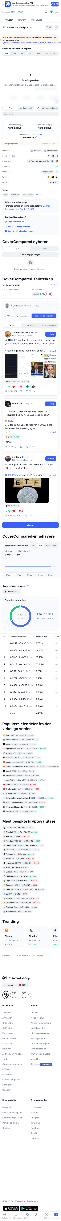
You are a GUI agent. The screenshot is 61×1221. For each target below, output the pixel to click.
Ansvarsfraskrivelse (40, 1054)
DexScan (6, 1048)
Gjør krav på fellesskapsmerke (21, 231)
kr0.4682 (20, 827)
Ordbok (6, 1128)
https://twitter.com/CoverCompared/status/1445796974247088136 (32, 42)
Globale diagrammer (12, 1064)
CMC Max (7, 1028)
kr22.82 (25, 889)
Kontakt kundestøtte (12, 1117)
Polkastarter (28, 194)
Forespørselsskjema (12, 1112)
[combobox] (30, 114)
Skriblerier (7, 1084)
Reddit (33, 1133)
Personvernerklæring (40, 1023)
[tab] (38, 108)
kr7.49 (16, 894)
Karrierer (34, 1064)
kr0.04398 (22, 898)
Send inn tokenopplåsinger (19, 226)
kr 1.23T (12, 12)
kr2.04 (19, 872)
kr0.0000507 (23, 902)
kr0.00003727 (21, 880)
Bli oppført (7, 1107)
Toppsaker (7, 1033)
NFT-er (5, 1069)
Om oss (34, 1012)
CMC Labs (7, 1023)
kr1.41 (18, 911)
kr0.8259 (17, 867)
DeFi (5, 194)
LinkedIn (34, 1138)
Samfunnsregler (38, 1048)
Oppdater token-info (16, 222)
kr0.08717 (24, 845)
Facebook (35, 1128)
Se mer (54, 285)
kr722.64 (22, 863)
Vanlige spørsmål (10, 1123)
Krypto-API (7, 1043)
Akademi (6, 1012)
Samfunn (34, 1112)
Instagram (35, 1123)
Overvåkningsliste (11, 1079)
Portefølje (7, 1074)
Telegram (35, 1117)
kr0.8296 (21, 885)
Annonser (7, 1017)
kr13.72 (18, 836)
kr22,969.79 (22, 849)
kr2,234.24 (21, 907)
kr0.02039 (23, 841)
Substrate (15, 194)
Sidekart (6, 1090)
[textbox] (33, 307)
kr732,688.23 (21, 832)
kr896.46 (20, 854)
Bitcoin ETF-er (9, 1038)
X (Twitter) (35, 1107)
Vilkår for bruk (37, 1017)
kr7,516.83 (20, 858)
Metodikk (35, 1059)
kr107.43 (21, 876)
